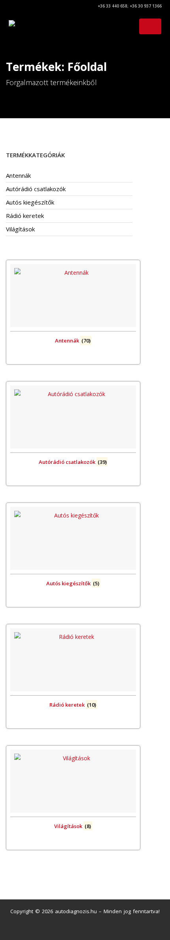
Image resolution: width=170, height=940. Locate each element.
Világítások (20, 229)
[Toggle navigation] (150, 26)
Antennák (18, 175)
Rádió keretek (25, 216)
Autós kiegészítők (30, 202)
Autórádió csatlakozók (36, 189)
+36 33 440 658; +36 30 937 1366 (129, 6)
